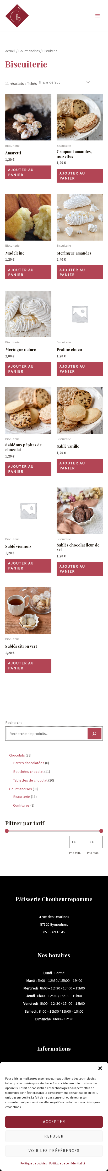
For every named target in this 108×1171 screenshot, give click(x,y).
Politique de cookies (33, 1163)
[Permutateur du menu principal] (97, 16)
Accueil (10, 51)
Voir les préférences (54, 1150)
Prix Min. (75, 852)
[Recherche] (94, 733)
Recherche (14, 722)
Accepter (54, 1121)
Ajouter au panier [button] (21, 172)
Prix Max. (93, 852)
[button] (100, 1068)
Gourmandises (29, 51)
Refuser (54, 1136)
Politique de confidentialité (67, 1163)
